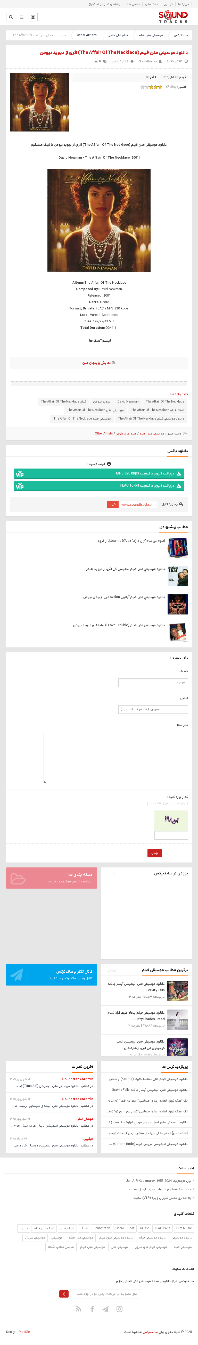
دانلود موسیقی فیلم (152, 1238)
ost (132, 1228)
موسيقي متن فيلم (81, 1238)
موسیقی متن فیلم (151, 35)
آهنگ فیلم (67, 1228)
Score (120, 1228)
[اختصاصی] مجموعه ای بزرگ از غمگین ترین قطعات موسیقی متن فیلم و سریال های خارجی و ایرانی (146, 1133)
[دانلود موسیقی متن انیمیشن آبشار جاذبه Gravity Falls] (177, 990)
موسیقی (57, 1238)
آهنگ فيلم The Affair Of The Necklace (157, 410)
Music (144, 1228)
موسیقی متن (120, 1247)
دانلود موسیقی (182, 1238)
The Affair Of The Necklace (165, 402)
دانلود (24, 1228)
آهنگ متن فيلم (44, 1228)
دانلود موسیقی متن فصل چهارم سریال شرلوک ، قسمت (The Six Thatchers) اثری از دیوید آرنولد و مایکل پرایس (146, 1122)
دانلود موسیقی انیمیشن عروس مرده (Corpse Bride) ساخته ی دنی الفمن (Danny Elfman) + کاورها (146, 1144)
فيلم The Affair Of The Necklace (63, 402)
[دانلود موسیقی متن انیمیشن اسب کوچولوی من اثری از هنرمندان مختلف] (177, 1048)
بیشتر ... (110, 873)
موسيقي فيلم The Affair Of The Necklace (82, 419)
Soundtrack (102, 1228)
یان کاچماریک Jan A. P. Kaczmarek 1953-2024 (158, 1181)
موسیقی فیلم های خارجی (151, 1247)
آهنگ (84, 1228)
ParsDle (24, 1332)
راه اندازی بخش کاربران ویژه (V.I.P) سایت (162, 1198)
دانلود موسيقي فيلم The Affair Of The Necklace (151, 419)
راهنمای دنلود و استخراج (104, 4)
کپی (113, 504)
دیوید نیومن (102, 402)
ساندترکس (181, 35)
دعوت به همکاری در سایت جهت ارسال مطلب (160, 1189)
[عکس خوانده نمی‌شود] (171, 820)
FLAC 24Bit (162, 1228)
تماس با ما (133, 4)
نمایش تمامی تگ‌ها (61, 1247)
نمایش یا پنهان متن (96, 363)
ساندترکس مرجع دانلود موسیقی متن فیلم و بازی (173, 16)
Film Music (184, 1228)
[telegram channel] (106, 1309)
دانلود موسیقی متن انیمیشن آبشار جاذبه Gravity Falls (150, 1090)
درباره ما (183, 4)
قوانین (168, 4)
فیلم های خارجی (118, 35)
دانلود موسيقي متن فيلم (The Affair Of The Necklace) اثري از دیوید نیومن (114, 53)
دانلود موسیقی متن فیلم (116, 1238)
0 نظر (97, 62)
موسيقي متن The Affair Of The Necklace (95, 410)
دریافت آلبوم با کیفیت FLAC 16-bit (147, 485)
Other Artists (87, 35)
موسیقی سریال (35, 1238)
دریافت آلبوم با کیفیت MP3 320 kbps (145, 473)
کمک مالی (151, 4)
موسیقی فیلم (183, 1247)
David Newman (128, 402)
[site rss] (78, 1309)
